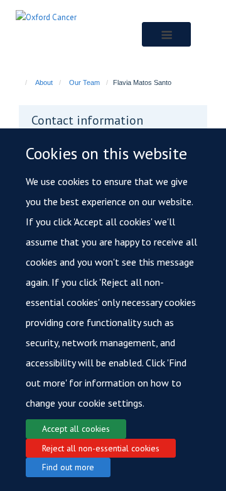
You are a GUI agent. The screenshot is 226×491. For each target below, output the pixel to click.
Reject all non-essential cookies (100, 448)
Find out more (68, 467)
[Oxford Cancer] (46, 16)
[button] (166, 34)
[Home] (20, 82)
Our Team (84, 82)
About (44, 82)
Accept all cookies (76, 428)
